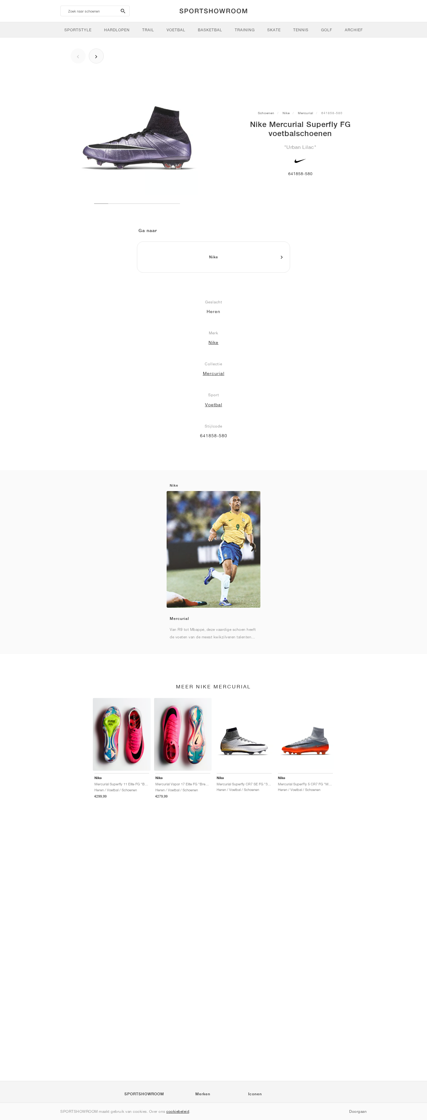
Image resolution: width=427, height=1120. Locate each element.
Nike (286, 113)
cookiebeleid (177, 1111)
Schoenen (266, 113)
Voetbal (213, 404)
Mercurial (305, 113)
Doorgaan (358, 1111)
